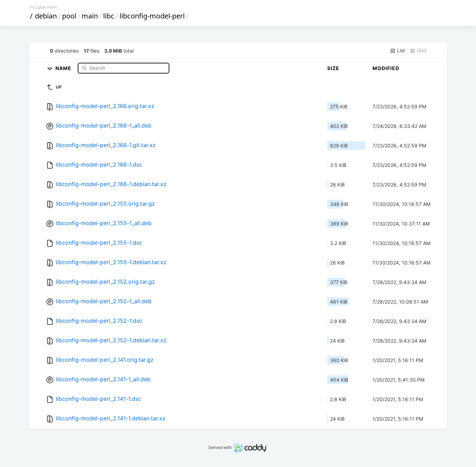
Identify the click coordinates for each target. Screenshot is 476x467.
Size (333, 68)
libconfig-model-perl (152, 16)
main (90, 16)
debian (46, 16)
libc (108, 16)
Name (64, 68)
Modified (386, 68)
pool (69, 16)
